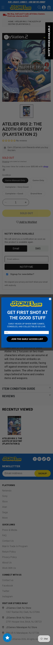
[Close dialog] (50, 299)
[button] (26, 314)
